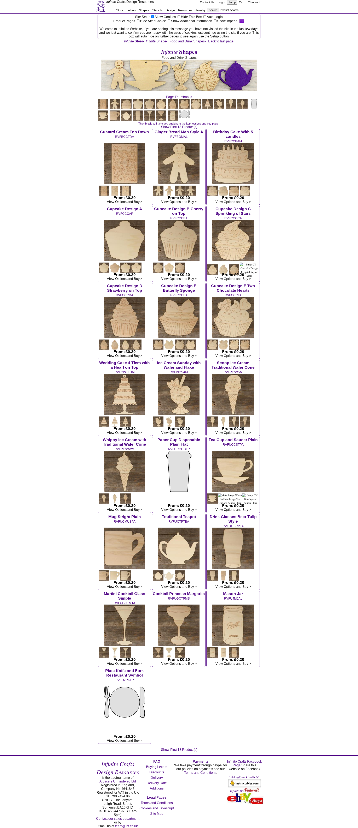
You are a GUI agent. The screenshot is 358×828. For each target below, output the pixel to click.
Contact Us (207, 2)
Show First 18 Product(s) (179, 127)
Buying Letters (156, 767)
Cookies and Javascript (156, 808)
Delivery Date (157, 783)
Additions (157, 788)
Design (170, 10)
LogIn (221, 2)
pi (242, 21)
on (237, 791)
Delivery (157, 777)
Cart (241, 2)
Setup (232, 2)
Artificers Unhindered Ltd (117, 781)
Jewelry (201, 10)
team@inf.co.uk (126, 826)
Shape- (156, 41)
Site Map (156, 813)
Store (119, 10)
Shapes (144, 10)
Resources (185, 10)
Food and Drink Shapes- (188, 41)
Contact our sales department (117, 818)
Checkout (254, 2)
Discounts (156, 772)
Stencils (157, 10)
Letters (131, 10)
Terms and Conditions (157, 803)
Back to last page (220, 41)
